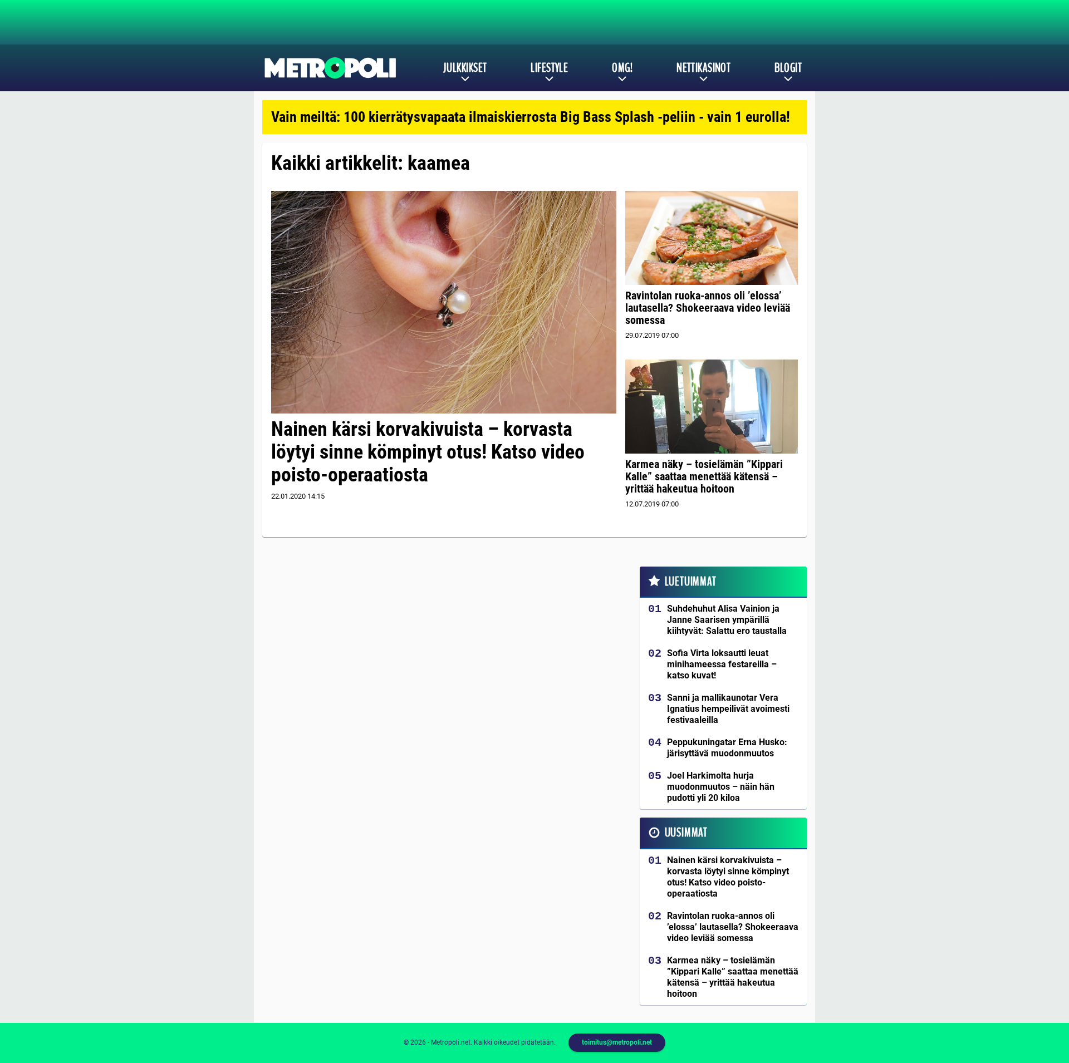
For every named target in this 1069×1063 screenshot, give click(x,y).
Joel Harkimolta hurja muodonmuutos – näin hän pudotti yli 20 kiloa (720, 786)
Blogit (788, 68)
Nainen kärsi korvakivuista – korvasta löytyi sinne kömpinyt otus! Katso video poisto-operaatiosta (428, 452)
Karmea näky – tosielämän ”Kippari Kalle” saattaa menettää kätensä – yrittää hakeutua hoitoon (704, 476)
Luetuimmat (691, 581)
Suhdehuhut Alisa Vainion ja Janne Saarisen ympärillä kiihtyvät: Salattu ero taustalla (727, 619)
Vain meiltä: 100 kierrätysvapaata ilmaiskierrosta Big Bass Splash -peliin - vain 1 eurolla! (530, 117)
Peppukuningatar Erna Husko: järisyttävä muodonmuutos (727, 748)
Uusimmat (686, 832)
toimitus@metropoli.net (617, 1042)
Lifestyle (549, 68)
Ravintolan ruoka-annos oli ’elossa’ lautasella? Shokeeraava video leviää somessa (707, 308)
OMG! (622, 68)
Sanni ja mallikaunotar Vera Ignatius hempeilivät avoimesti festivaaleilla (728, 708)
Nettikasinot (703, 68)
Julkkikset (465, 68)
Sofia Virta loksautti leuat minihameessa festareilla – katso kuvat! (722, 664)
